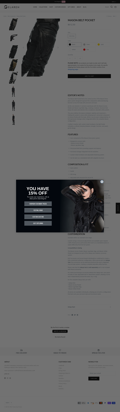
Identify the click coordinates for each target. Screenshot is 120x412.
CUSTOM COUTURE (38, 217)
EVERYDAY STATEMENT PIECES (38, 204)
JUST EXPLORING (38, 223)
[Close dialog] (102, 181)
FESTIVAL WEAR (38, 210)
